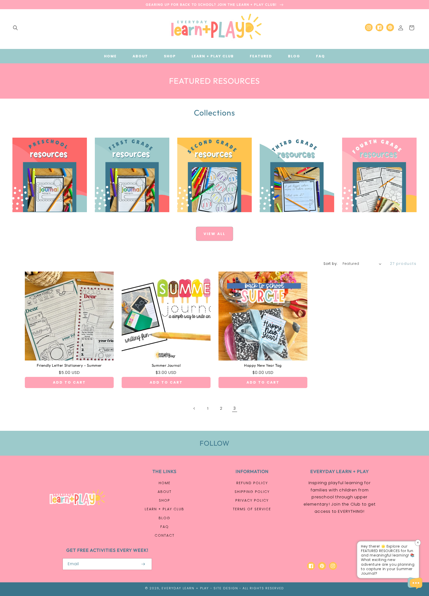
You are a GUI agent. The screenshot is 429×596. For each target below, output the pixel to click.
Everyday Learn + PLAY (185, 588)
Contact (165, 535)
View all (214, 233)
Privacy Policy (252, 500)
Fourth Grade (376, 217)
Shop (164, 500)
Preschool (47, 217)
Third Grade (294, 217)
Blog (164, 518)
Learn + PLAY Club (164, 509)
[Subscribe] (143, 564)
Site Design (226, 588)
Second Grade (212, 217)
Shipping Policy (252, 491)
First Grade (129, 217)
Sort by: (330, 263)
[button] (15, 27)
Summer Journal (166, 365)
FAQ (164, 526)
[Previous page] (194, 408)
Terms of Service (252, 509)
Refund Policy (252, 482)
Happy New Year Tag (263, 365)
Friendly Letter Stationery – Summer (69, 365)
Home (165, 482)
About (165, 491)
